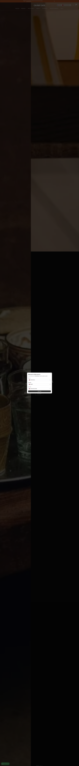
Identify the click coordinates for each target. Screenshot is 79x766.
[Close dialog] (51, 373)
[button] (39, 380)
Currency (29, 386)
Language (29, 382)
